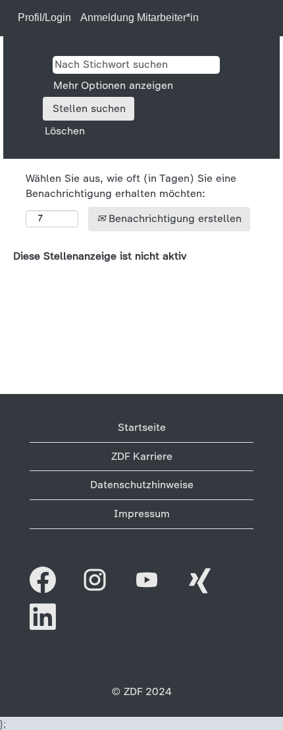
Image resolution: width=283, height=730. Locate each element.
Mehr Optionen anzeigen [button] (113, 85)
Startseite (142, 427)
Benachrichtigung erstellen (173, 218)
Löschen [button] (65, 131)
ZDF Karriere (141, 456)
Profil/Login (44, 17)
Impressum (142, 513)
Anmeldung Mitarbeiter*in (139, 17)
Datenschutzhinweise (141, 484)
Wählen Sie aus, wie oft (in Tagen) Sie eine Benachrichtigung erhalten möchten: (131, 186)
